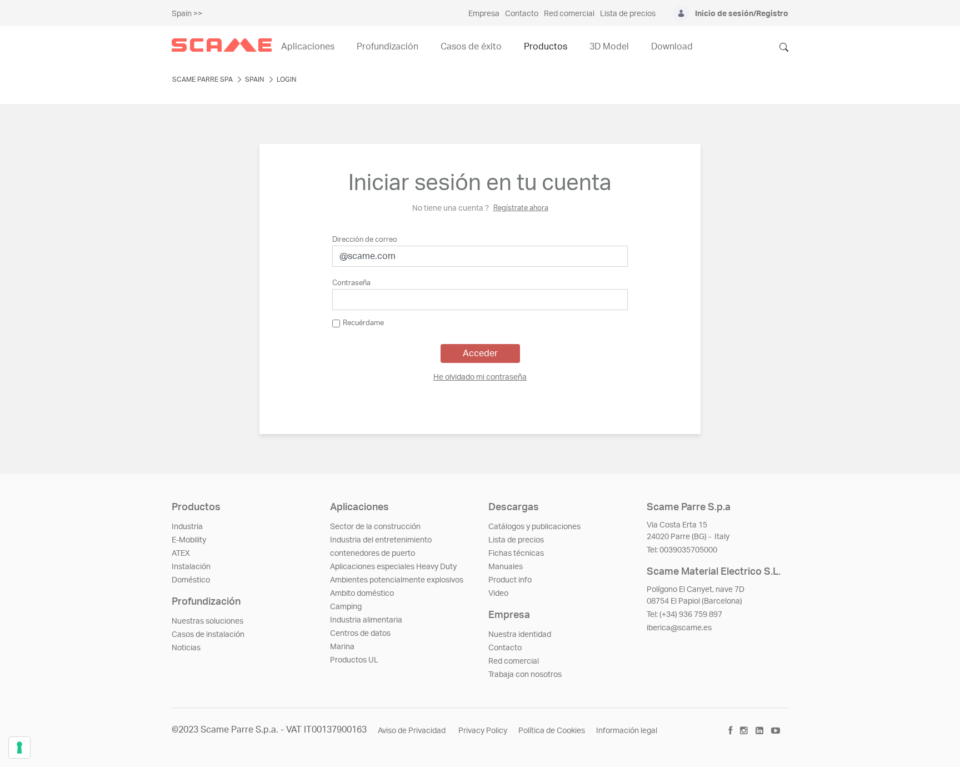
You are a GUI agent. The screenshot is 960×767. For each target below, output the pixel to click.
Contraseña (351, 283)
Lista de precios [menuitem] (628, 14)
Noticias (186, 648)
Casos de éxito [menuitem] (471, 46)
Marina (342, 647)
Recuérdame (363, 323)
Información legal (626, 731)
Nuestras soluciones (207, 621)
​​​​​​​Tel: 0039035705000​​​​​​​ (682, 550)
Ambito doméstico (362, 593)
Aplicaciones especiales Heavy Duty (393, 567)
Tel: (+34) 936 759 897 (684, 615)
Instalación (191, 567)
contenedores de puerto (372, 553)
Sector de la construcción (375, 527)
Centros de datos (360, 633)
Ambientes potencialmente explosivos (396, 580)
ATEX (181, 553)
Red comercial (513, 661)
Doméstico (191, 580)
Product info (510, 580)
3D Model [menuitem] (609, 46)
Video (498, 593)
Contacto (505, 648)
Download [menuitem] (672, 46)
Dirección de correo (364, 239)
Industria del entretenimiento (381, 540)
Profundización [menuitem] (387, 46)
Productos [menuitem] (545, 46)
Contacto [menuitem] (521, 14)
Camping (346, 607)
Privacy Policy (482, 731)
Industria (187, 527)
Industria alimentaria (366, 620)
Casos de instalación (208, 635)
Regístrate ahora (520, 208)
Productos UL (354, 660)
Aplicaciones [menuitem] (307, 46)
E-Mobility (189, 540)
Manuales (505, 567)
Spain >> (187, 14)
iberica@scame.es (679, 628)
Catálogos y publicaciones (534, 527)
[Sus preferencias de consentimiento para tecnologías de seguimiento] (19, 747)
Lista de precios (516, 540)
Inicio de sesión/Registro (741, 14)
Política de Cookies (551, 731)
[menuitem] (480, 378)
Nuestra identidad (519, 635)
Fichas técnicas (516, 553)
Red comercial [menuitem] (569, 14)
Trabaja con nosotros (525, 675)
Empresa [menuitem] (483, 14)
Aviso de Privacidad (412, 731)
